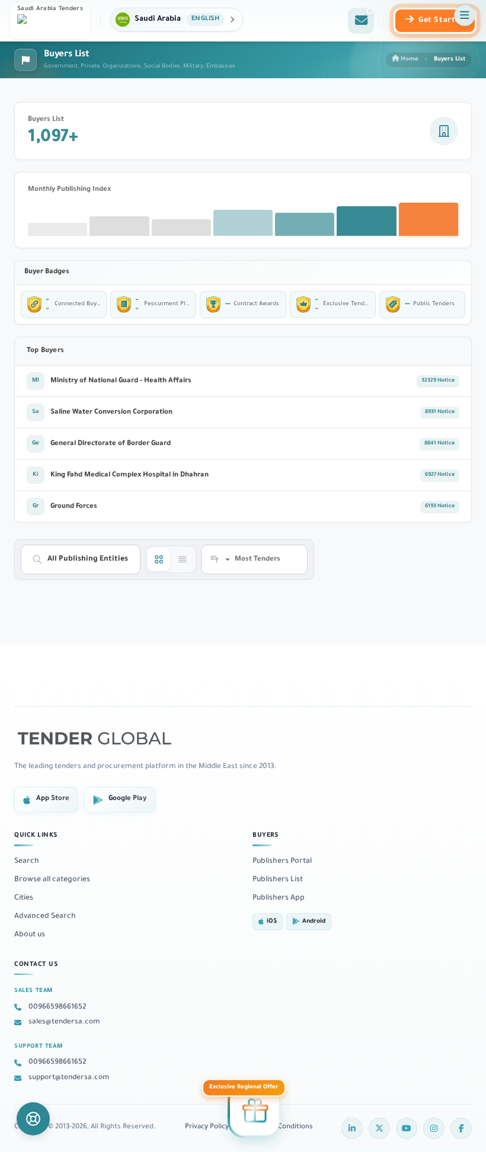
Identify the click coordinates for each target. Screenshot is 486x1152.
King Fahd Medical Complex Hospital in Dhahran (129, 475)
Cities (23, 898)
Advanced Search (45, 917)
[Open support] (33, 1118)
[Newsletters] (361, 21)
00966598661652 (57, 1007)
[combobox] (88, 559)
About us (29, 935)
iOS (272, 922)
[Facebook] (461, 1128)
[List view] (182, 559)
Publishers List (277, 880)
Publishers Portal (282, 861)
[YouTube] (406, 1128)
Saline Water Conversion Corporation (111, 413)
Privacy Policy (207, 1127)
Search (26, 861)
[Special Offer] (255, 1112)
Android (313, 922)
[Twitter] (379, 1128)
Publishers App (278, 898)
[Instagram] (434, 1128)
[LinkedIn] (352, 1128)
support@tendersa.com (69, 1078)
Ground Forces (73, 507)
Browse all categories (52, 880)
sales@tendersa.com (64, 1022)
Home (408, 59)
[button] (176, 19)
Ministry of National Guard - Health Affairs (120, 381)
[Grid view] (159, 559)
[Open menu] (464, 15)
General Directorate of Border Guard (110, 444)
